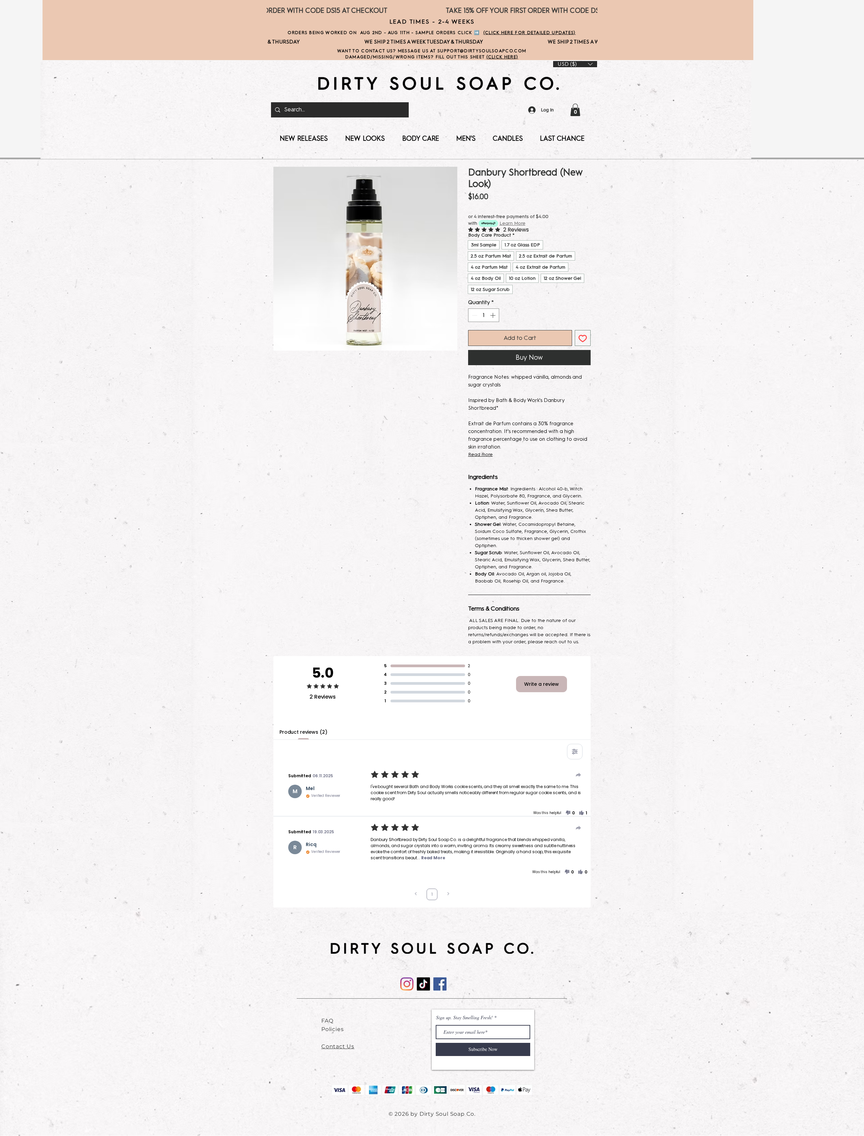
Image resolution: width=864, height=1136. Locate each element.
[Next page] (448, 894)
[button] (575, 110)
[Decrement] (474, 315)
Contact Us (337, 1046)
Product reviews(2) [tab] (303, 732)
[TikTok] (423, 984)
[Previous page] (415, 894)
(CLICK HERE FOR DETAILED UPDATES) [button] (529, 32)
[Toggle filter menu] (575, 751)
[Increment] (493, 315)
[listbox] (575, 64)
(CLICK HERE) (502, 56)
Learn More (512, 223)
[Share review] (578, 775)
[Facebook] (440, 984)
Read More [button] (433, 858)
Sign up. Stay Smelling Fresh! (464, 1017)
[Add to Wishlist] (583, 338)
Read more (480, 454)
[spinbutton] (484, 315)
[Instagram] (406, 984)
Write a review (541, 684)
